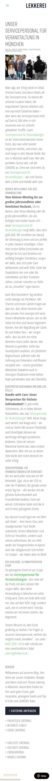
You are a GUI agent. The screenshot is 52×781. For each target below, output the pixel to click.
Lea (9, 49)
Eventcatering (23, 49)
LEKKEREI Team (27, 701)
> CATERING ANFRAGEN (22, 710)
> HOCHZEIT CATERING (17, 747)
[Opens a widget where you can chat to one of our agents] (41, 776)
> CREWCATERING (14, 752)
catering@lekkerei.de (16, 653)
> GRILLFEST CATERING (17, 742)
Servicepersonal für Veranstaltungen (24, 134)
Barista (14, 49)
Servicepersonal (34, 49)
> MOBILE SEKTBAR (15, 757)
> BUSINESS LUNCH (15, 725)
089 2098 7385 (14, 643)
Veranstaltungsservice (13, 51)
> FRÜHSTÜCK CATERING (18, 720)
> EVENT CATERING (15, 730)
